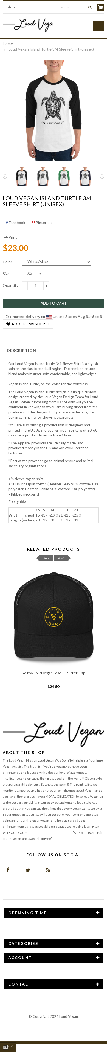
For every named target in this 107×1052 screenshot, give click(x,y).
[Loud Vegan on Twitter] (28, 869)
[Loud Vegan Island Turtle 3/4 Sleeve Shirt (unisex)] (22, 176)
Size (6, 273)
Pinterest (43, 222)
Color (7, 262)
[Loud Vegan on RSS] (48, 869)
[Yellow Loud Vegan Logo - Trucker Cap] (53, 616)
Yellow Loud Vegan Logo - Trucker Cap (53, 673)
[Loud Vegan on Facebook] (7, 869)
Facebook (16, 222)
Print (12, 237)
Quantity (10, 285)
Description (21, 350)
